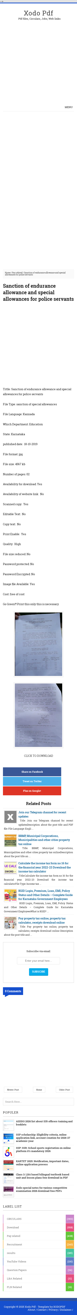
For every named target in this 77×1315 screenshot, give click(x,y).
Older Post (64, 1089)
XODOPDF (59, 1306)
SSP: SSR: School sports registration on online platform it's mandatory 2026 (43, 1149)
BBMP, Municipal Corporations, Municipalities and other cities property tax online (44, 840)
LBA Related (14, 1278)
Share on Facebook (32, 771)
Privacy (53, 1309)
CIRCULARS (14, 1218)
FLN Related (14, 1287)
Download (13, 1227)
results (11, 1253)
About (31, 1309)
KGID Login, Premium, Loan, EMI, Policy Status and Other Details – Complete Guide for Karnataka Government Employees (45, 895)
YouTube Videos (16, 1261)
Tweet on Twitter (32, 781)
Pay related (17, 272)
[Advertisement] (38, 58)
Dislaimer (65, 1309)
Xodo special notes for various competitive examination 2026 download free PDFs (41, 1189)
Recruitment (14, 1244)
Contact (42, 1309)
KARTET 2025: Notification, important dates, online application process (42, 1163)
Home (7, 272)
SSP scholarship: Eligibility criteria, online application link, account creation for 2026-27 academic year (43, 1137)
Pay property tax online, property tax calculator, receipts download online (42, 920)
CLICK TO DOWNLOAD (38, 756)
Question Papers (17, 1270)
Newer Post (13, 1089)
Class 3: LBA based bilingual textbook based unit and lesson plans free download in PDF (42, 1176)
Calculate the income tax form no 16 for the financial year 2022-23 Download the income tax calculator (44, 867)
